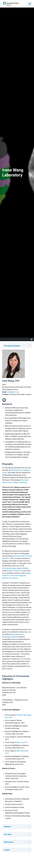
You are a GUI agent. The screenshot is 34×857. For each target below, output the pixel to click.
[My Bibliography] (4, 400)
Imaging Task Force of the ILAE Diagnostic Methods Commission (16, 575)
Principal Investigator (12, 346)
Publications (8, 842)
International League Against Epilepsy (15, 568)
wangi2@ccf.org (13, 392)
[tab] (17, 345)
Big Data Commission (14, 571)
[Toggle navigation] (29, 4)
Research (7, 827)
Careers (7, 850)
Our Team (7, 834)
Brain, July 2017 (22, 742)
